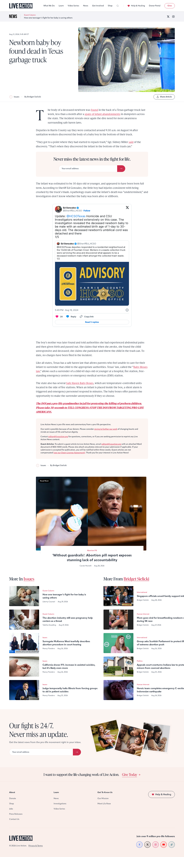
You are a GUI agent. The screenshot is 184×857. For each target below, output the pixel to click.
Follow (87, 210)
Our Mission (103, 798)
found (94, 110)
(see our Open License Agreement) (69, 452)
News (85, 5)
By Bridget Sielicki (32, 97)
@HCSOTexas (76, 216)
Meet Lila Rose (104, 803)
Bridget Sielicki (136, 579)
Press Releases (15, 814)
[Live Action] (21, 6)
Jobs (11, 809)
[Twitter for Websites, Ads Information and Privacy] (127, 310)
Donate (12, 798)
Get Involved (98, 5)
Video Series (73, 5)
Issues (16, 97)
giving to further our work (105, 429)
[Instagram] (173, 16)
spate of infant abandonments (102, 114)
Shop (110, 5)
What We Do (49, 5)
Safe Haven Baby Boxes (79, 383)
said (131, 142)
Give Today (129, 774)
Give (169, 5)
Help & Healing (138, 5)
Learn (61, 5)
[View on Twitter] (127, 209)
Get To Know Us (104, 792)
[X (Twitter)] (168, 16)
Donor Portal (154, 5)
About (12, 792)
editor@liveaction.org (58, 436)
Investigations (60, 803)
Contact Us (14, 819)
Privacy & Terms (35, 845)
